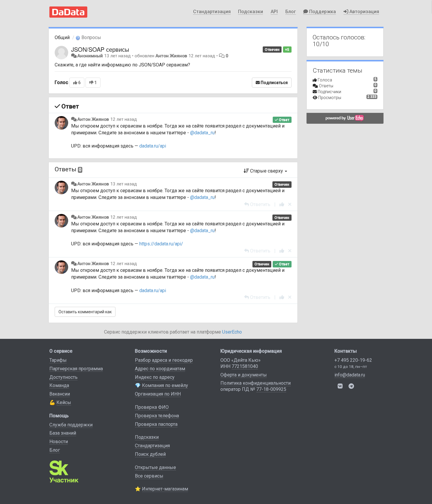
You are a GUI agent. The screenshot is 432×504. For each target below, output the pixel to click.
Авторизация (363, 11)
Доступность (63, 377)
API (274, 11)
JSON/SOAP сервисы (100, 49)
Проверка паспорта (156, 424)
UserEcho (232, 332)
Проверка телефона (157, 415)
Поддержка (322, 11)
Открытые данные (155, 467)
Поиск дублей (150, 454)
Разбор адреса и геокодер (164, 360)
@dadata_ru (202, 132)
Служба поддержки (71, 425)
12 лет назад (123, 119)
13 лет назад (123, 184)
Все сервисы (149, 476)
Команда (59, 385)
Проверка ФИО (152, 407)
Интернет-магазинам (165, 489)
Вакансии (59, 394)
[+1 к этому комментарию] (281, 204)
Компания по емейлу (165, 385)
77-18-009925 (271, 389)
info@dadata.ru (349, 375)
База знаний (62, 433)
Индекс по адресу (155, 377)
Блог (290, 11)
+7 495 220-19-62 (353, 360)
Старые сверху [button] (266, 171)
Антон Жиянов (171, 55)
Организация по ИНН (158, 394)
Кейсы (63, 402)
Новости (58, 441)
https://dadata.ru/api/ (161, 244)
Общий (62, 37)
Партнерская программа (76, 368)
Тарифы (58, 360)
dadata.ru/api (152, 146)
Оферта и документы (243, 375)
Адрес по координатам (160, 368)
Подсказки (250, 11)
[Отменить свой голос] (290, 204)
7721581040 (245, 366)
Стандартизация (212, 11)
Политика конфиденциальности (255, 383)
